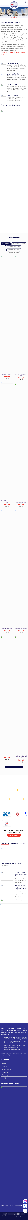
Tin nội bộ (4, 1066)
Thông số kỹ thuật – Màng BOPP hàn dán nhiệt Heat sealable (21, 756)
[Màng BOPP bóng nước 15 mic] (7, 440)
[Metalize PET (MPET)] (7, 314)
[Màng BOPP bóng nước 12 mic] (21, 314)
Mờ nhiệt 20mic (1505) (21, 502)
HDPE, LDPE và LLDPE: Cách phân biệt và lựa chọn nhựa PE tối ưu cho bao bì (20, 887)
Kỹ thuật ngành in (6, 1069)
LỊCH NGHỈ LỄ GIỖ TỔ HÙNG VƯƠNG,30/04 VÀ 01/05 (20, 874)
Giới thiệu (4, 1063)
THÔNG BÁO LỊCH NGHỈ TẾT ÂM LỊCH (20, 900)
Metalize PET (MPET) (7, 374)
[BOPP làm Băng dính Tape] (7, 694)
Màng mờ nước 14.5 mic (21, 628)
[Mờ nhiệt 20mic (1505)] (21, 441)
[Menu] (2, 3)
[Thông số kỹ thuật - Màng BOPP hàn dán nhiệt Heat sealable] (21, 694)
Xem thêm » (23, 843)
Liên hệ (4, 1078)
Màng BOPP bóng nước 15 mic (7, 501)
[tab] (6, 243)
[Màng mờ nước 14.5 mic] (21, 568)
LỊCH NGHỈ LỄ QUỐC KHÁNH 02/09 (11, 863)
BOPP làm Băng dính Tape (7, 755)
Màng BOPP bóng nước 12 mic (21, 375)
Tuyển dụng (5, 1075)
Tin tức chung (5, 1072)
